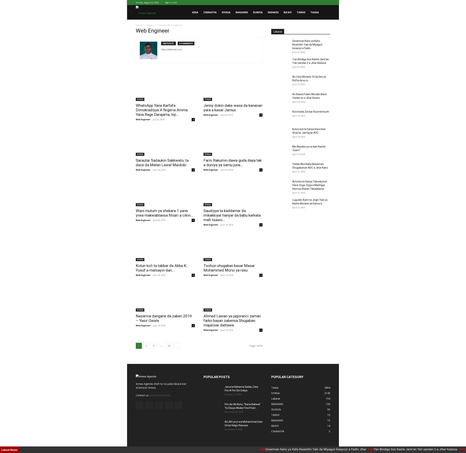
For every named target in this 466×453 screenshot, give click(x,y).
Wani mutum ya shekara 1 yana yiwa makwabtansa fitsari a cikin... (164, 213)
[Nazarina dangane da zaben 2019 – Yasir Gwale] (165, 297)
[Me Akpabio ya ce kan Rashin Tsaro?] (280, 151)
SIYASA (226, 12)
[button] (325, 12)
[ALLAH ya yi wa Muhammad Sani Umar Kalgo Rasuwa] (213, 426)
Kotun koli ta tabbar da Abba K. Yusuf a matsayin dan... (161, 268)
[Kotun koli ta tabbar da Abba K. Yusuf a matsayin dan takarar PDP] (165, 246)
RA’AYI (288, 12)
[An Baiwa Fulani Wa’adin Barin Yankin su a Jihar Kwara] (280, 98)
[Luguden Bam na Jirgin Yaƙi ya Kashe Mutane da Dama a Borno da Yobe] (280, 204)
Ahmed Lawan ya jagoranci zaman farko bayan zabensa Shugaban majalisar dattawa (232, 320)
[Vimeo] (315, 2)
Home (139, 25)
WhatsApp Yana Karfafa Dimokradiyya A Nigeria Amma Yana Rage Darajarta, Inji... (162, 110)
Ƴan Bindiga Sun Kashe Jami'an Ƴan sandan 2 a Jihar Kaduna (407, 449)
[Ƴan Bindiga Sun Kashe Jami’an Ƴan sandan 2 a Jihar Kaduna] (280, 63)
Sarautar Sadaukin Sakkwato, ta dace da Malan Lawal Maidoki (162, 162)
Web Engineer (143, 119)
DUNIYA (258, 12)
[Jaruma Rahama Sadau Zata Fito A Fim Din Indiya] (213, 391)
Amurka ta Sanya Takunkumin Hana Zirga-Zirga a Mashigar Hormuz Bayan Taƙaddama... (309, 185)
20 (169, 345)
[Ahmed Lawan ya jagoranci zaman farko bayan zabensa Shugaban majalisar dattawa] (233, 297)
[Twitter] (309, 2)
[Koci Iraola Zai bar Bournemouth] (280, 116)
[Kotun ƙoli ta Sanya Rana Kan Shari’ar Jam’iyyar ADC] (280, 133)
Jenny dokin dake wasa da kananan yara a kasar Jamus (233, 107)
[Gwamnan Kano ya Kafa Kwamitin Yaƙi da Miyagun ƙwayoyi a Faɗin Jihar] (280, 45)
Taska (314, 12)
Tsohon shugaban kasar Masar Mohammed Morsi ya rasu (229, 268)
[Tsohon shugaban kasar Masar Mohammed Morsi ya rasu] (233, 246)
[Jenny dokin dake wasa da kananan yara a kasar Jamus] (233, 86)
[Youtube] (327, 2)
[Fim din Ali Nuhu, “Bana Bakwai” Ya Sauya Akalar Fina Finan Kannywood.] (213, 408)
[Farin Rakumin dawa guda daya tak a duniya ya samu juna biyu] (233, 141)
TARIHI (301, 12)
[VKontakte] (321, 2)
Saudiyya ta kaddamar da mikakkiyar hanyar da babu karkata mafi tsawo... (232, 215)
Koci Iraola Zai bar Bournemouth (310, 111)
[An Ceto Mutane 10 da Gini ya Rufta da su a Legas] (280, 81)
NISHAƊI (273, 12)
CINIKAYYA (210, 12)
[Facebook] (303, 2)
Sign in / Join (171, 2)
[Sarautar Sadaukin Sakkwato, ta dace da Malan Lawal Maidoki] (165, 141)
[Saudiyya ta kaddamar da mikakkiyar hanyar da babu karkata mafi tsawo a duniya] (233, 191)
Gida (195, 12)
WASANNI (242, 12)
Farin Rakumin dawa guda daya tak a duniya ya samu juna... (233, 162)
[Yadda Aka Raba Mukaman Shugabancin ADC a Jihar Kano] (280, 168)
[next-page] (177, 346)
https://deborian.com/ (171, 49)
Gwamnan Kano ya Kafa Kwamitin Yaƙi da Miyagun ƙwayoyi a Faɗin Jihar (306, 449)
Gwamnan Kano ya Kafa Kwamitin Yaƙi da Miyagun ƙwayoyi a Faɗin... (307, 44)
